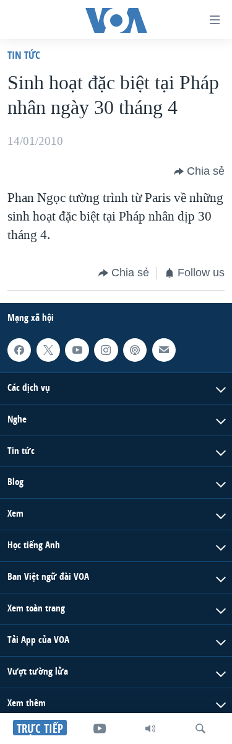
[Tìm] (200, 728)
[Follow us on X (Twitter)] (48, 349)
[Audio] (150, 728)
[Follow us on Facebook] (19, 349)
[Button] (199, 171)
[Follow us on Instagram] (106, 349)
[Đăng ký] (164, 349)
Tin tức (23, 55)
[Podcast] (135, 349)
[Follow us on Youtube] (76, 349)
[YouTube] (99, 728)
